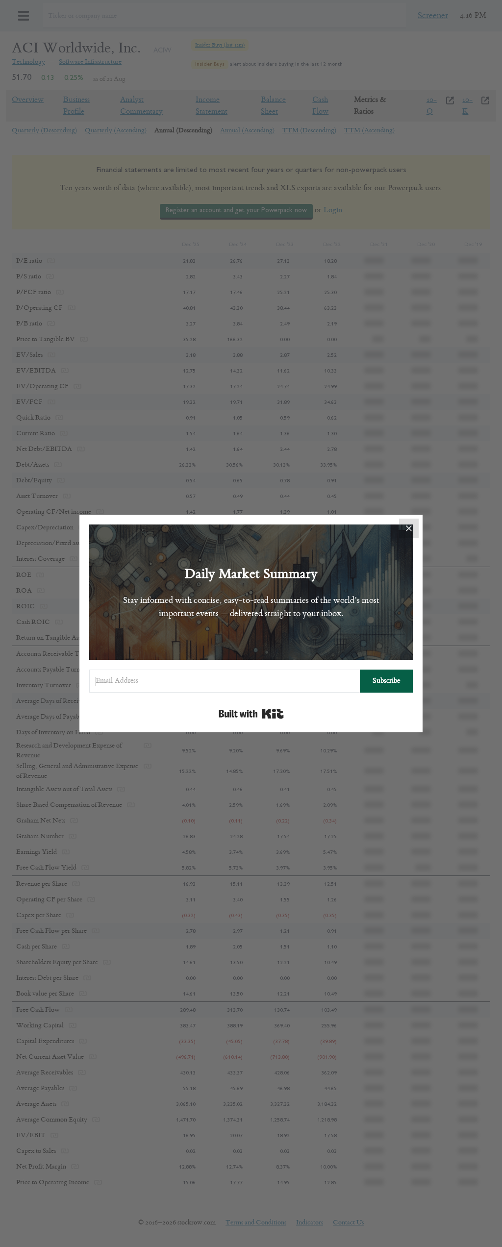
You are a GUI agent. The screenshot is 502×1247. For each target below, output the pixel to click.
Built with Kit (251, 714)
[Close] (409, 528)
